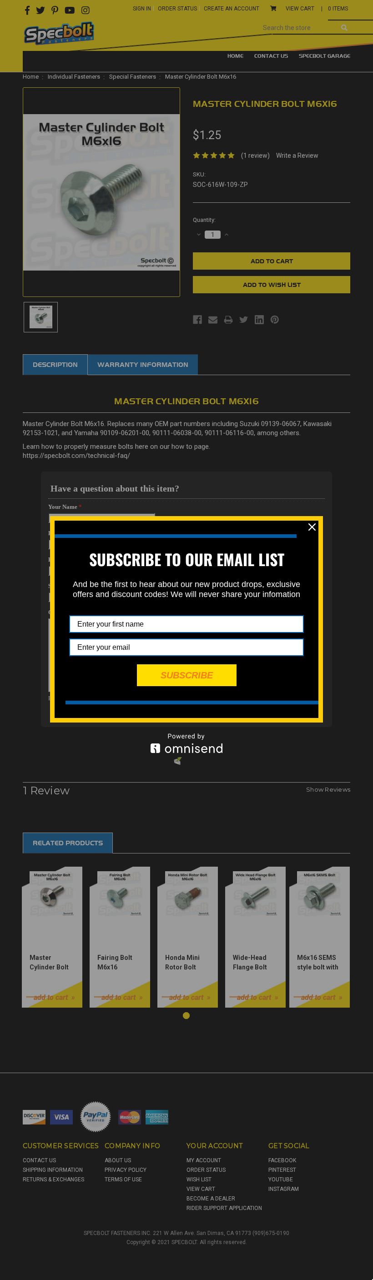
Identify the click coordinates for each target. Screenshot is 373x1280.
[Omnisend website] (186, 743)
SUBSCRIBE (187, 675)
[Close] (312, 527)
